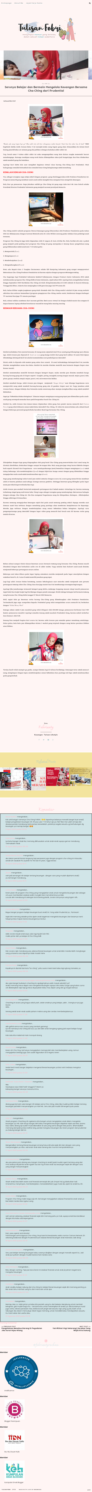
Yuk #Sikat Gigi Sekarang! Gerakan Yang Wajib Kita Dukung (71, 1329)
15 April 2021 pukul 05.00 (17, 846)
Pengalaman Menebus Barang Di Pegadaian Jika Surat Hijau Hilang (22, 1329)
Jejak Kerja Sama (34, 3)
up (88, 1490)
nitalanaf (10, 1301)
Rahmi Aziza (11, 1179)
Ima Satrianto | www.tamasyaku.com (23, 1213)
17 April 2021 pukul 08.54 (17, 971)
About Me (18, 3)
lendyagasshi (12, 1000)
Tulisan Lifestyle (51, 735)
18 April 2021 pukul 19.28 (16, 1204)
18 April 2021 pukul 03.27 (17, 1187)
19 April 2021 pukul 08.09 (17, 1258)
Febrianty (46, 727)
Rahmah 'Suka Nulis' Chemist (19, 1082)
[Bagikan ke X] (44, 740)
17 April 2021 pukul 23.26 (17, 1150)
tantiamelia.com (13, 1023)
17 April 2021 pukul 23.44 (17, 1170)
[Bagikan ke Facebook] (39, 740)
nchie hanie (11, 890)
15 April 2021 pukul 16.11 (16, 864)
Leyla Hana (11, 1196)
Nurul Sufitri (11, 817)
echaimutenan (12, 1159)
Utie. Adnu (10, 1064)
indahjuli (10, 1284)
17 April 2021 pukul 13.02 (16, 991)
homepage (6, 3)
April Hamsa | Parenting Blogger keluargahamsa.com (30, 980)
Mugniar (9, 931)
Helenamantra (12, 1230)
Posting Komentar (8, 1323)
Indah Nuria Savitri (14, 855)
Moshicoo (37, 1489)
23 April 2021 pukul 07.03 (17, 1292)
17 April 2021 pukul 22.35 (17, 1109)
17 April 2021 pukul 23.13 (16, 1133)
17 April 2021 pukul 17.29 (16, 1014)
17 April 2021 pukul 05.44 (17, 956)
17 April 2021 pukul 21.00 (17, 1073)
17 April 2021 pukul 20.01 (17, 1055)
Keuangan (38, 735)
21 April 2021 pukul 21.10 (16, 1275)
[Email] (48, 740)
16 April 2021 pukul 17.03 (16, 939)
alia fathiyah (12, 1267)
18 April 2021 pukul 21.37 (16, 1221)
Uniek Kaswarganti (14, 1250)
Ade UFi (9, 1118)
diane (8, 873)
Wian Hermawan (13, 1142)
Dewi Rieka (11, 948)
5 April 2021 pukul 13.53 (16, 829)
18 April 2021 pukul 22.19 (16, 1241)
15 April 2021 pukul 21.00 (17, 900)
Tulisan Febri (6, 1489)
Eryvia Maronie (12, 909)
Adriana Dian (12, 1101)
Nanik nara (11, 1047)
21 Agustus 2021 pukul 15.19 (18, 1316)
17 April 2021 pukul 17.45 (16, 1038)
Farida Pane (11, 965)
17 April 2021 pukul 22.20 (17, 1092)
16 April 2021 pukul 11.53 (16, 922)
